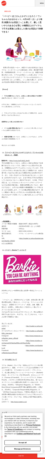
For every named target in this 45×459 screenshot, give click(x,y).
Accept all (23, 442)
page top (21, 456)
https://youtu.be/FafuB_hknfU (19, 161)
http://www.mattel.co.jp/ (19, 402)
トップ (4, 413)
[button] (40, 3)
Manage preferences (22, 449)
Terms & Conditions (15, 429)
